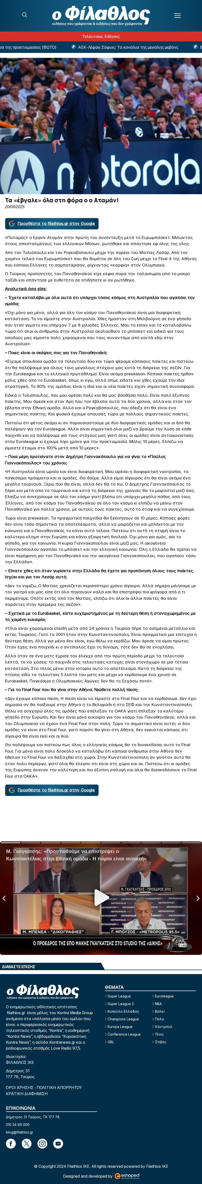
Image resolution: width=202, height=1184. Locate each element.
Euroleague (164, 996)
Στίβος (160, 1042)
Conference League (124, 1034)
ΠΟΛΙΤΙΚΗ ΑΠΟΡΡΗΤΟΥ (59, 1087)
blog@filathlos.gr (19, 1132)
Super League (119, 996)
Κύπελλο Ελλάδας (123, 1011)
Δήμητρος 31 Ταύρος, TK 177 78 (33, 1117)
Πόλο (159, 1019)
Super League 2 (121, 1004)
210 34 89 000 (18, 1124)
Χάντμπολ (163, 1027)
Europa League (120, 1027)
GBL (111, 1042)
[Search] (24, 14)
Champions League (123, 1019)
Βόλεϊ (160, 1011)
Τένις (159, 1034)
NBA (158, 1004)
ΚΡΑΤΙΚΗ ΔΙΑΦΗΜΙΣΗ (27, 1093)
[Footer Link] (11, 1144)
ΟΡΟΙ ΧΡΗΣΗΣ (20, 1087)
